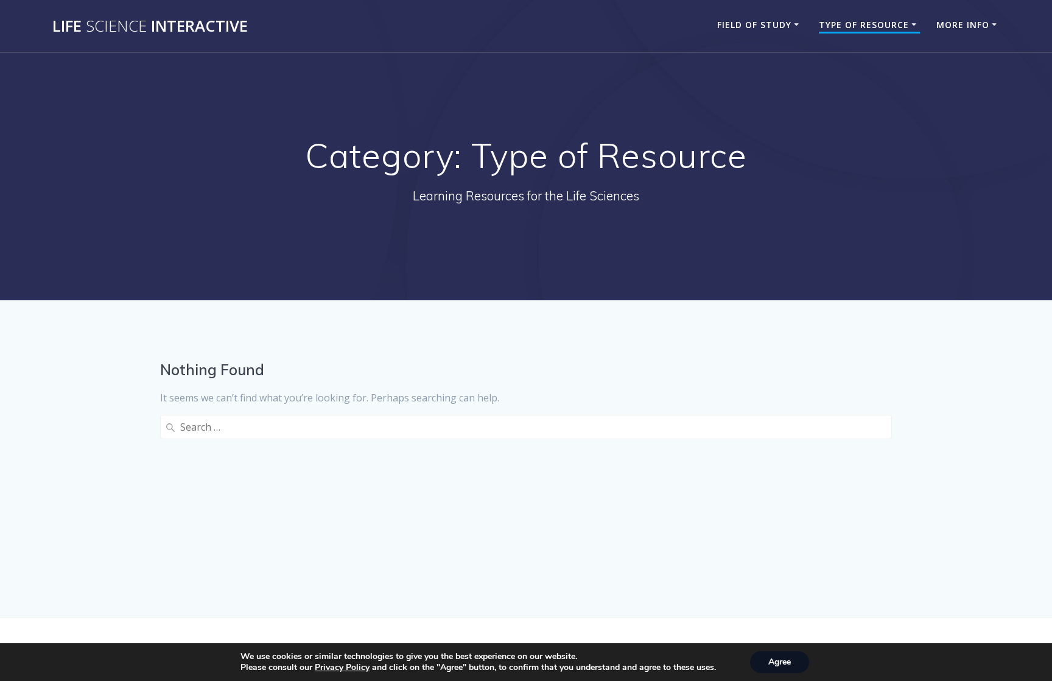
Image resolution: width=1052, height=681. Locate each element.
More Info (962, 24)
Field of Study (754, 24)
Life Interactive (150, 26)
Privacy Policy (342, 667)
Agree (779, 662)
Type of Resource (864, 24)
